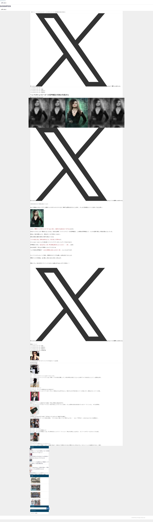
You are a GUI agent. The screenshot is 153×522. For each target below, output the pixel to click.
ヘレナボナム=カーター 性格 (36, 89)
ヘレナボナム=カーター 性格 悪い (37, 92)
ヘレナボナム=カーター (35, 87)
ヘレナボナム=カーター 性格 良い (37, 90)
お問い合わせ (3, 2)
